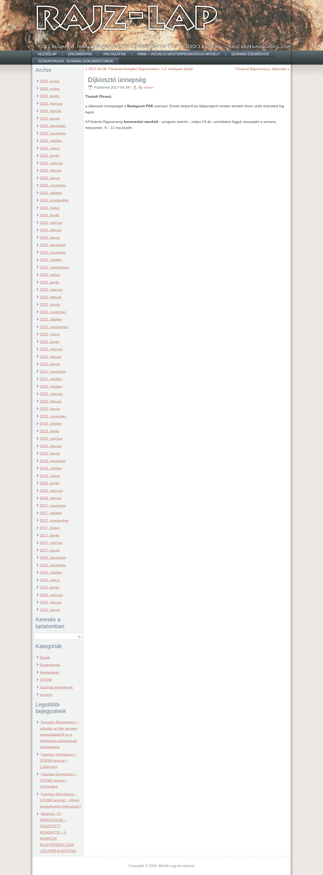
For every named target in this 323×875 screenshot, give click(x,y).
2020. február (51, 401)
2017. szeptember (54, 520)
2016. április (49, 587)
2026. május (50, 89)
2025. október (51, 141)
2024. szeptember (54, 200)
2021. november (53, 371)
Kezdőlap (47, 54)
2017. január (50, 550)
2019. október (51, 423)
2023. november (53, 252)
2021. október (51, 379)
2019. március (51, 438)
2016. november (53, 565)
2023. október (51, 260)
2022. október (51, 319)
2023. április (49, 282)
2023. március (51, 289)
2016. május (50, 580)
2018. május (50, 476)
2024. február (51, 230)
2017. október (51, 513)
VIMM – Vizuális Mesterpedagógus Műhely (178, 54)
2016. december (53, 557)
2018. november (53, 461)
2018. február (51, 498)
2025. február (51, 170)
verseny (46, 695)
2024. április (49, 215)
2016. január (50, 610)
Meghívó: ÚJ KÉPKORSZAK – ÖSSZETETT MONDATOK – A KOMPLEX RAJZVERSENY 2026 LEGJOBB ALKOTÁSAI (58, 832)
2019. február (51, 446)
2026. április (49, 96)
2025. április (49, 155)
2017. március (51, 543)
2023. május (50, 275)
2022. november (53, 312)
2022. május (50, 334)
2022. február (51, 357)
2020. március (51, 394)
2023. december (53, 245)
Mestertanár (49, 672)
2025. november (53, 133)
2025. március (51, 163)
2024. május (50, 208)
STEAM (46, 680)
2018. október (51, 468)
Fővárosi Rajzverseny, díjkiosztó (260, 69)
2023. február (51, 297)
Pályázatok (114, 54)
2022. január (50, 364)
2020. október (51, 386)
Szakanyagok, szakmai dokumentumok (75, 61)
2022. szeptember (54, 327)
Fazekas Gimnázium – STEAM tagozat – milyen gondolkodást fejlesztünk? (60, 800)
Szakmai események (250, 54)
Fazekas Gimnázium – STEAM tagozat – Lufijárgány (58, 760)
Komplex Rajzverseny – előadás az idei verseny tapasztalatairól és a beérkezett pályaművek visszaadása (59, 734)
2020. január (50, 409)
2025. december (53, 126)
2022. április (49, 342)
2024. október (51, 193)
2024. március (51, 223)
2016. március (51, 595)
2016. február (51, 602)
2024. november (53, 185)
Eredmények (80, 54)
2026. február (51, 111)
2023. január (50, 304)
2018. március (51, 491)
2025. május (50, 148)
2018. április (49, 483)
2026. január (50, 118)
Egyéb (45, 657)
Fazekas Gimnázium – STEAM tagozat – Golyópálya (58, 780)
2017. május (50, 528)
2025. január (50, 178)
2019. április (49, 431)
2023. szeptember (54, 267)
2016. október (51, 572)
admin (148, 87)
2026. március (51, 103)
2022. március (51, 349)
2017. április (49, 535)
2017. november (53, 505)
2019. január (50, 453)
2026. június (49, 81)
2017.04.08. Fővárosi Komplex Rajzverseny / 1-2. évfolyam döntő (140, 69)
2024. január (50, 237)
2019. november (53, 416)
